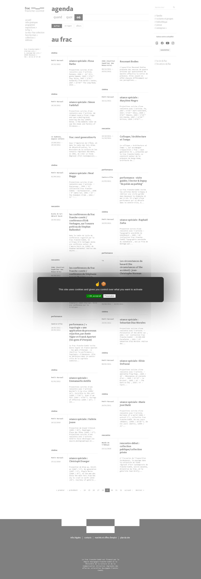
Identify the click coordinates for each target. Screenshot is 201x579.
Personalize (109, 296)
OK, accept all (95, 296)
